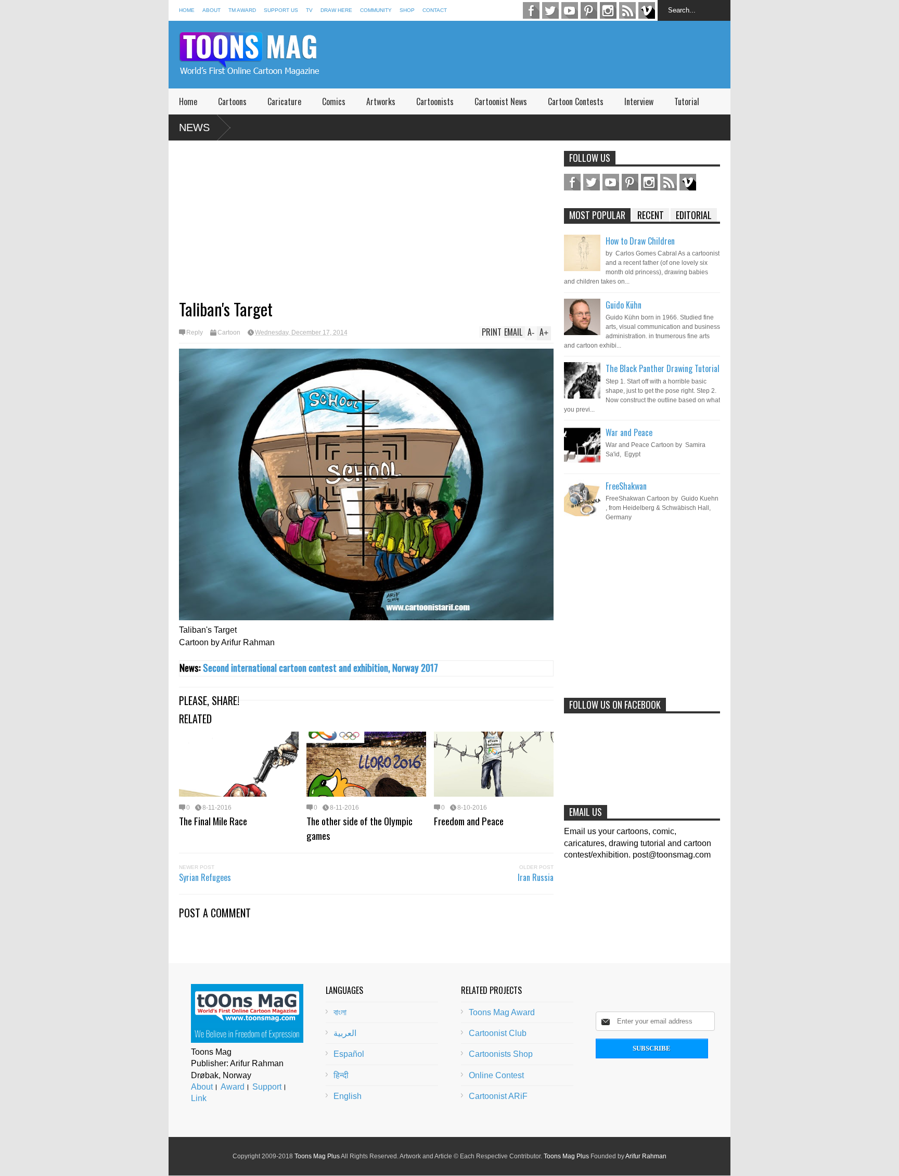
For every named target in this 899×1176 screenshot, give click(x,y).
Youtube (569, 10)
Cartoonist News (500, 101)
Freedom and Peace (469, 820)
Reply (194, 332)
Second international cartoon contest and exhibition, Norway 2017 (320, 667)
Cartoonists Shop (501, 1054)
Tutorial (686, 101)
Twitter (550, 10)
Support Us (281, 10)
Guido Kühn (623, 305)
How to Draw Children (640, 241)
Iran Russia (536, 877)
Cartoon (228, 332)
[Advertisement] (541, 54)
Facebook (531, 10)
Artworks (380, 101)
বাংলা (339, 1012)
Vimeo (646, 10)
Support (266, 1086)
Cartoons (232, 101)
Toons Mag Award (502, 1012)
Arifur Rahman (645, 1156)
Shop (407, 10)
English (347, 1096)
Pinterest (589, 10)
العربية (344, 1033)
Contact (434, 10)
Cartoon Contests (575, 101)
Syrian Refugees (205, 877)
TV (309, 10)
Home (187, 10)
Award (233, 1086)
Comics (333, 101)
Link (199, 1098)
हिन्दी (341, 1075)
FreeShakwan (626, 486)
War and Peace (629, 432)
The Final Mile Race (213, 820)
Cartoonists (435, 101)
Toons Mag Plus (317, 1156)
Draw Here (336, 10)
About (211, 10)
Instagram (608, 10)
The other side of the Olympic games (359, 827)
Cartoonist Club (497, 1033)
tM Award (242, 10)
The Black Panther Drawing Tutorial (663, 368)
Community (376, 10)
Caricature (284, 101)
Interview (638, 101)
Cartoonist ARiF (498, 1096)
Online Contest (496, 1075)
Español (348, 1054)
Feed (627, 10)
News (194, 127)
